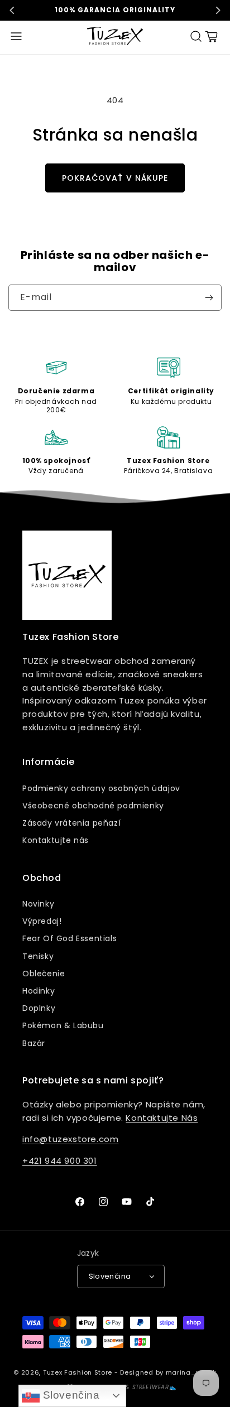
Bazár (33, 1043)
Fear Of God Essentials (69, 938)
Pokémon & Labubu (63, 1025)
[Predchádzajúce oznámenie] (12, 10)
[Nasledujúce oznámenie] (217, 10)
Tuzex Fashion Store (77, 1372)
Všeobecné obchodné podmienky (93, 805)
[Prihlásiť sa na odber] (209, 298)
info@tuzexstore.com (70, 1139)
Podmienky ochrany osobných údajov (101, 788)
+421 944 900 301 (59, 1161)
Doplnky (38, 1008)
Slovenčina (70, 1395)
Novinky (38, 903)
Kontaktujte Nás (162, 1118)
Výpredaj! (41, 921)
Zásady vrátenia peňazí (71, 822)
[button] (16, 36)
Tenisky (38, 956)
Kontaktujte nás (55, 840)
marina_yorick (191, 1372)
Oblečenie (43, 973)
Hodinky (38, 990)
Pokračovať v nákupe (115, 178)
